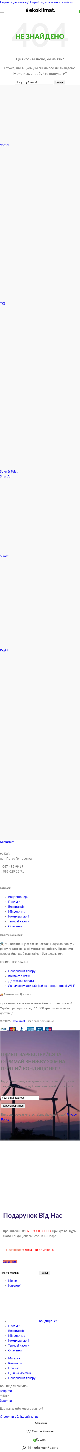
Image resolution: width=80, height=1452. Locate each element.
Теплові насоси (18, 921)
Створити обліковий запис (19, 1416)
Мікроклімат (17, 911)
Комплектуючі (18, 916)
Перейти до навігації (15, 2)
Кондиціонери (18, 897)
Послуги (14, 901)
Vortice (5, 145)
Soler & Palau (9, 471)
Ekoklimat (18, 1021)
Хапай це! (10, 1261)
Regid (4, 650)
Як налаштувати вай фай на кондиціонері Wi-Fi (41, 985)
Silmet (4, 556)
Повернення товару (21, 971)
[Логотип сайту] (40, 14)
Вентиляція (16, 906)
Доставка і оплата (21, 981)
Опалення (15, 926)
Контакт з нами (19, 976)
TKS (3, 303)
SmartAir (5, 476)
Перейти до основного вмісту (51, 2)
